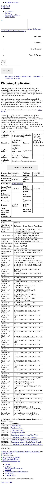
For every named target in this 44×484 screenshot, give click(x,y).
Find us (7, 464)
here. (39, 106)
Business (37, 43)
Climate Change (10, 475)
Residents (37, 36)
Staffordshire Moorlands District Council (18, 76)
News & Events (35, 55)
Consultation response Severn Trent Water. (24, 435)
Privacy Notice (10, 17)
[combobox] (22, 65)
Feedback (8, 470)
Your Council (36, 49)
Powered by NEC (6, 482)
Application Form (16, 428)
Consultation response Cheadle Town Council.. (26, 442)
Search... (3, 63)
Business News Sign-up (12, 15)
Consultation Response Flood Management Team (27, 444)
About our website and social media (16, 471)
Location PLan (16, 425)
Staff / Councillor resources (14, 468)
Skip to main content (11, 2)
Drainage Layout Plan (18, 432)
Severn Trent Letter (17, 430)
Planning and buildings (12, 78)
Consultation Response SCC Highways (23, 437)
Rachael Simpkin (17, 184)
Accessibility (9, 11)
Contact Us (8, 466)
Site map (8, 13)
